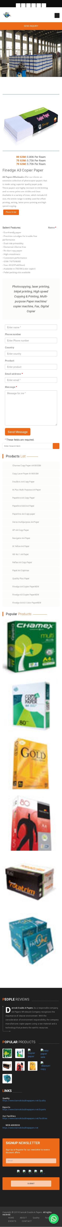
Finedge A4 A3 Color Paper (26, 603)
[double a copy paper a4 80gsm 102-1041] (32, 1053)
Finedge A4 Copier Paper (25, 587)
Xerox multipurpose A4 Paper (25, 522)
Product (9, 361)
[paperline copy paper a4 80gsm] (31, 823)
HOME (11, 1218)
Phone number (13, 334)
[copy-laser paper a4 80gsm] (31, 706)
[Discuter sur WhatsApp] (54, 1219)
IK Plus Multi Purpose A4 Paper (26, 490)
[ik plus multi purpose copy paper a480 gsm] (45, 1053)
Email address (14, 374)
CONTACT (27, 1221)
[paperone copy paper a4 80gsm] (31, 940)
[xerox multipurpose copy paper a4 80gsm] (45, 1066)
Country (9, 347)
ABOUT (23, 1218)
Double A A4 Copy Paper (23, 482)
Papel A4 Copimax (20, 570)
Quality (36, 1218)
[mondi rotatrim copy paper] (31, 881)
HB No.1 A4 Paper (20, 554)
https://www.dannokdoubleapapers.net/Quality (24, 1101)
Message (11, 387)
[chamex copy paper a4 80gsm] (31, 647)
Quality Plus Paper (20, 578)
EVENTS (12, 1221)
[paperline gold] (31, 764)
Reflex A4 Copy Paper (22, 562)
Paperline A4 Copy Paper (23, 498)
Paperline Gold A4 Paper (23, 506)
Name (52, 227)
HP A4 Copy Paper (20, 530)
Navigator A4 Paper (21, 538)
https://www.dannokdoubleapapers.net (20, 1128)
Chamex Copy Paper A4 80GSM (26, 465)
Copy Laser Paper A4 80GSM (25, 474)
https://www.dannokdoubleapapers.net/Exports (24, 1109)
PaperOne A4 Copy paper (23, 514)
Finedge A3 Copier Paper (25, 595)
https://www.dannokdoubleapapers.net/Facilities (24, 1118)
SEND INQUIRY (31, 26)
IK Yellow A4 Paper (20, 546)
